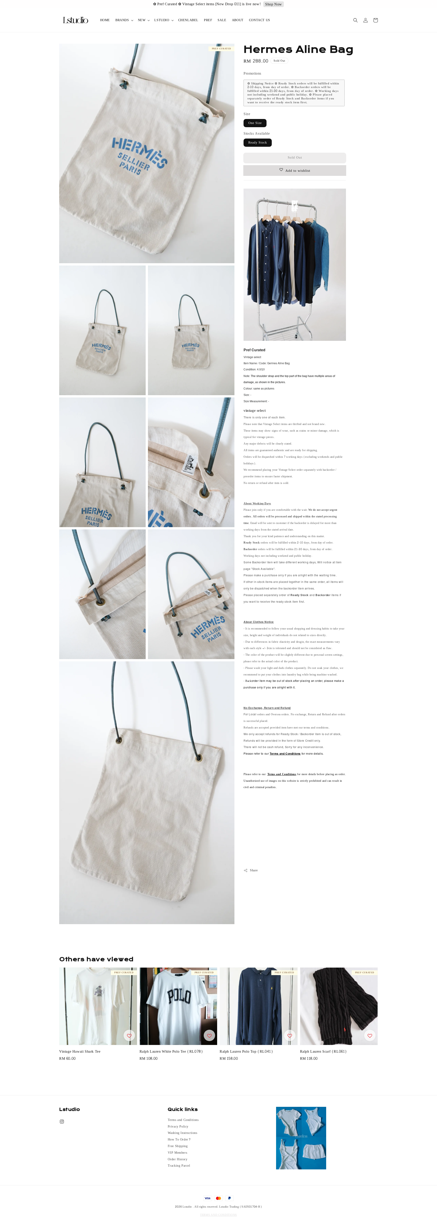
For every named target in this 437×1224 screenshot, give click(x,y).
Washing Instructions (182, 1133)
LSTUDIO (161, 20)
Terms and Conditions (183, 1120)
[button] (356, 20)
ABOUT (238, 20)
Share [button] (254, 870)
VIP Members (177, 1153)
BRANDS (122, 20)
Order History (178, 1159)
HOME (105, 20)
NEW (142, 20)
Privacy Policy (178, 1126)
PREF (208, 20)
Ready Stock (257, 142)
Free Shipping (178, 1146)
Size (247, 114)
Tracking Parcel (179, 1165)
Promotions (252, 73)
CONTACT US (259, 20)
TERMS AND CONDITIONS (218, 1214)
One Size (255, 123)
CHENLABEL (188, 20)
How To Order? (179, 1139)
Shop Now (256, 4)
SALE (222, 20)
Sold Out (295, 158)
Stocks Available (257, 133)
